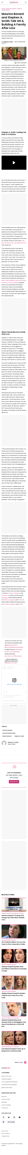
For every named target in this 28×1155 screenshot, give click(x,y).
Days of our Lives (6, 1076)
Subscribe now (14, 781)
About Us (4, 1096)
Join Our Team (6, 1099)
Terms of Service (6, 1133)
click (5, 598)
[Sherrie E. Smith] (5, 743)
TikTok (20, 600)
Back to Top (19, 1062)
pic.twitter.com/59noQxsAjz (13, 656)
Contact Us (5, 1108)
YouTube (5, 604)
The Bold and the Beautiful (9, 1084)
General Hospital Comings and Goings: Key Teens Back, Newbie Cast (13, 917)
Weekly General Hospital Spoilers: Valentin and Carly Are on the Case (13, 995)
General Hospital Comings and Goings (12, 913)
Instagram (17, 593)
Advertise (4, 1102)
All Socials (11, 1122)
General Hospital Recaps (9, 940)
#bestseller (18, 649)
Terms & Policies (6, 1105)
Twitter (11, 593)
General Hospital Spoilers (9, 964)
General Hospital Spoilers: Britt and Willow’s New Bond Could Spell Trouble (14, 969)
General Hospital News (8, 733)
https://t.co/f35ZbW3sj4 (12, 652)
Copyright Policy (5, 1136)
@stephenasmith (12, 645)
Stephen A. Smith (19, 736)
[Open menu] (2, 2)
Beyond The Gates (7, 1087)
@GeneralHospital (17, 647)
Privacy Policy (5, 1131)
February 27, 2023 (11, 663)
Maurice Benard (6, 736)
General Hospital (7, 730)
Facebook (5, 595)
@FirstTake (8, 647)
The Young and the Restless (9, 1082)
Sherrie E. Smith (8, 42)
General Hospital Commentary (10, 1018)
